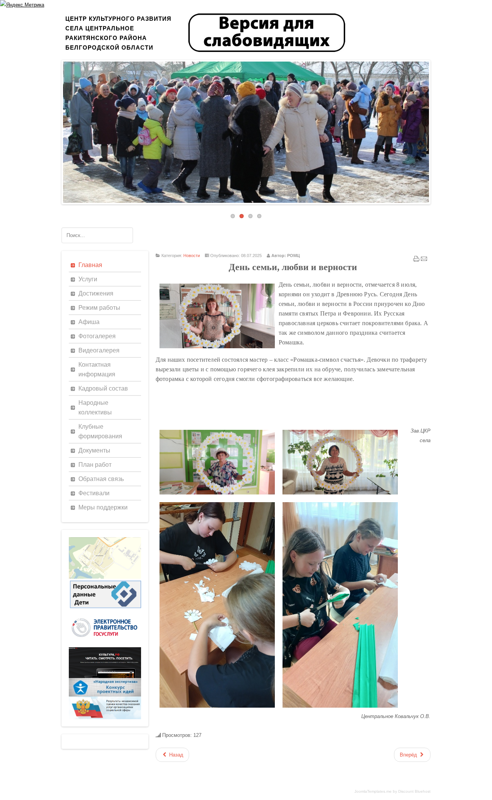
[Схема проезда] (105, 577)
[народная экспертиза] (105, 695)
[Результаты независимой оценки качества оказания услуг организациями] (105, 717)
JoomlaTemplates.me (373, 791)
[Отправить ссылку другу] (424, 260)
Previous (57, 130)
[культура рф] (105, 676)
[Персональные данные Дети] (105, 608)
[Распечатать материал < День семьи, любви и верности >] (416, 260)
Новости (191, 255)
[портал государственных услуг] (105, 645)
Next (434, 130)
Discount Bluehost (414, 791)
